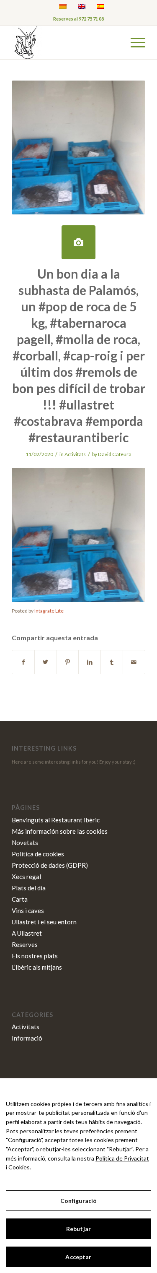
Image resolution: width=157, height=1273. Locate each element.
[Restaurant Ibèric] (65, 42)
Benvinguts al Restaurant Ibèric (56, 820)
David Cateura (114, 454)
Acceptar (78, 1256)
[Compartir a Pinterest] (68, 662)
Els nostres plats (35, 956)
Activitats (75, 454)
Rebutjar (78, 1228)
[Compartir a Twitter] (46, 662)
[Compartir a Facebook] (23, 662)
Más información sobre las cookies (60, 831)
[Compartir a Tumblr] (112, 662)
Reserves (25, 944)
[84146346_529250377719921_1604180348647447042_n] (78, 242)
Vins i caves (28, 910)
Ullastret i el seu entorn (44, 922)
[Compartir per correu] (134, 662)
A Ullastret (27, 933)
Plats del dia (29, 888)
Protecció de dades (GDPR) (50, 865)
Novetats (25, 842)
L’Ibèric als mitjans (37, 967)
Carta (20, 899)
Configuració (78, 1200)
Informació (27, 1038)
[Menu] (133, 42)
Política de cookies (38, 854)
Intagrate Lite (49, 611)
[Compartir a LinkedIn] (89, 662)
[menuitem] (133, 42)
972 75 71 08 (91, 18)
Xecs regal (26, 876)
